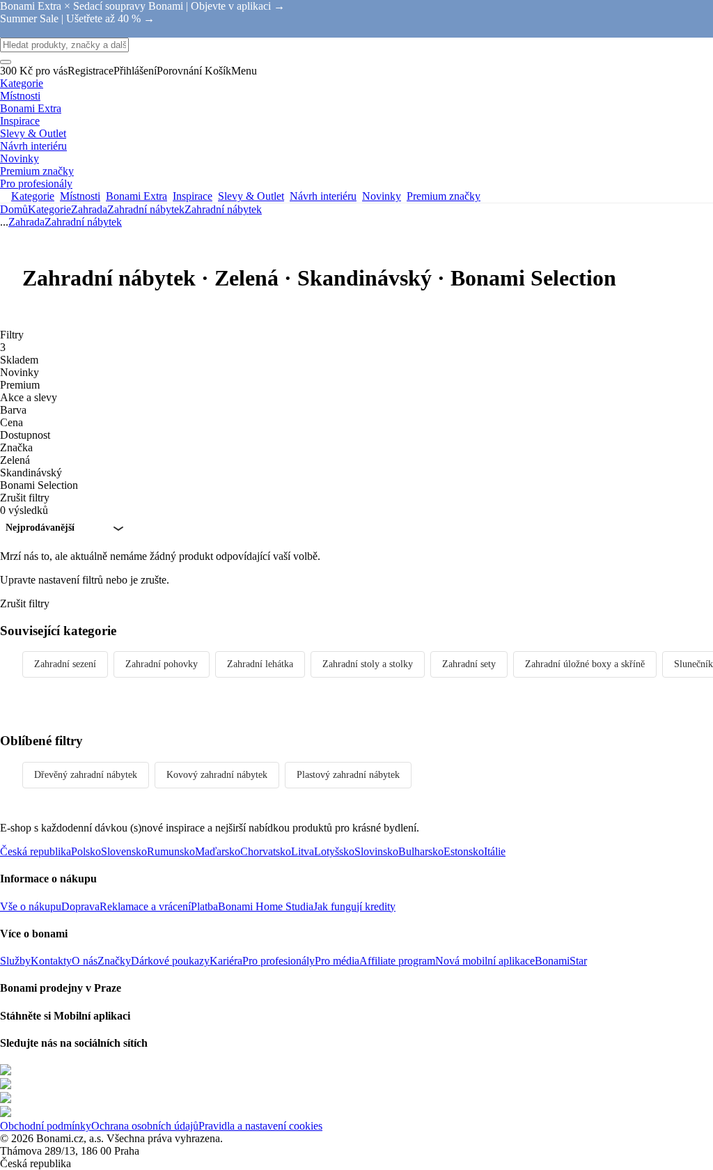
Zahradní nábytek (223, 209)
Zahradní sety (469, 664)
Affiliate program (397, 961)
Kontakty (51, 961)
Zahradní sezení (65, 664)
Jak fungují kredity (354, 906)
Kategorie (49, 209)
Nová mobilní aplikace (485, 961)
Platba (204, 906)
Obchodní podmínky (45, 1126)
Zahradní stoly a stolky (367, 664)
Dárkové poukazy (170, 961)
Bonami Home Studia (265, 906)
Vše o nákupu (30, 906)
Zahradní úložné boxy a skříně (585, 664)
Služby (15, 961)
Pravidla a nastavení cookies (260, 1126)
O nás (84, 961)
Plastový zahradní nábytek (348, 775)
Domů (14, 209)
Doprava (80, 906)
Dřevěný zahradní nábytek (85, 775)
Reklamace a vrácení (145, 906)
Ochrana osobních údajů (144, 1126)
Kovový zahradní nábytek (216, 775)
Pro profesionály (278, 961)
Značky (114, 961)
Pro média (337, 961)
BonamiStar (561, 961)
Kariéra (226, 961)
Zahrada (89, 209)
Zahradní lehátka (260, 664)
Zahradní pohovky (161, 664)
